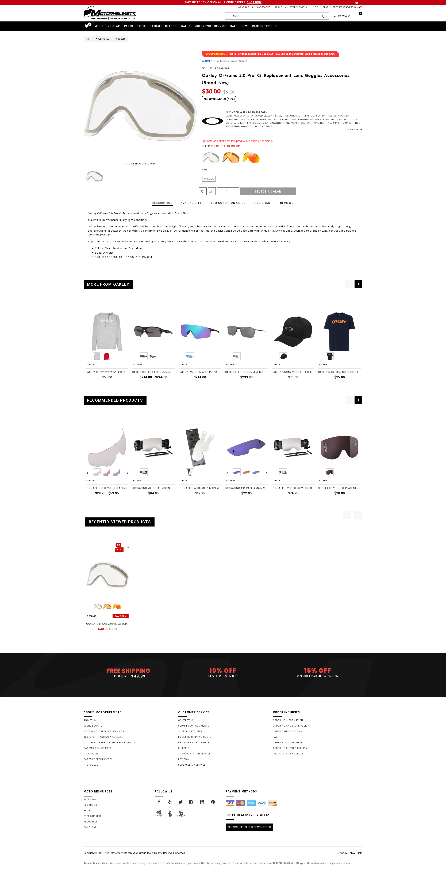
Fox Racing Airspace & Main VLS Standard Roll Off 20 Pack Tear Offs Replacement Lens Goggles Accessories (200, 488)
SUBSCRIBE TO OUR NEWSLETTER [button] (249, 827)
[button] (342, 16)
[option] (107, 343)
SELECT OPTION (116, 385)
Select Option (114, 636)
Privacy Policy (346, 853)
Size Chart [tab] (263, 203)
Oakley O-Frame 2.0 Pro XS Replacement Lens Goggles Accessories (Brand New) (107, 623)
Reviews (183, 759)
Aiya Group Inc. (142, 853)
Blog (326, 7)
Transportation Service (194, 753)
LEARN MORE (355, 129)
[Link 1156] (213, 802)
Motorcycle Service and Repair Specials (111, 742)
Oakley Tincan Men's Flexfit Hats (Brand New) (293, 372)
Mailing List (92, 753)
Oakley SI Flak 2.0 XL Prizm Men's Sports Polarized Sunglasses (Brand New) (153, 372)
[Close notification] (356, 3)
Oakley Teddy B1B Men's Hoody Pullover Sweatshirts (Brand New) (107, 372)
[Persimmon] (231, 157)
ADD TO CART (211, 385)
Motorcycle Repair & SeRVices (104, 731)
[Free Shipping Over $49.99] (128, 673)
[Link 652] (87, 39)
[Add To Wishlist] (203, 191)
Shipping (183, 748)
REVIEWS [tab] (287, 203)
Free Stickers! (93, 816)
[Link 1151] (159, 802)
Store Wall (91, 799)
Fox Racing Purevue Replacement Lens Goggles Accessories (107, 488)
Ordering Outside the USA (290, 748)
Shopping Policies (190, 731)
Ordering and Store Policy (291, 725)
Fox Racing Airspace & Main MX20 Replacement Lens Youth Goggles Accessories (246, 488)
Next (186, 176)
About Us (280, 7)
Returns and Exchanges (194, 742)
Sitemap (180, 853)
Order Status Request (287, 742)
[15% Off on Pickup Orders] (317, 673)
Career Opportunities (98, 759)
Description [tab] (162, 203)
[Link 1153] (180, 802)
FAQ (275, 737)
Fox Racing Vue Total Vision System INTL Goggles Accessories (153, 488)
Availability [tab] (191, 203)
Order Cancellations (287, 731)
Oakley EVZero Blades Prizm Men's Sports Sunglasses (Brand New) (200, 372)
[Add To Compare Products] (212, 191)
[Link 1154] (191, 802)
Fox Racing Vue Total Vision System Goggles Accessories (293, 488)
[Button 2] (324, 16)
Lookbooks (263, 7)
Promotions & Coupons (288, 753)
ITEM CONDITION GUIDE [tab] (228, 203)
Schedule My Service (192, 765)
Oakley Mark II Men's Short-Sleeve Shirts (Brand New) (339, 372)
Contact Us (245, 7)
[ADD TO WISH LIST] (88, 544)
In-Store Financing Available (103, 737)
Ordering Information (288, 720)
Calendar (90, 827)
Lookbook (90, 805)
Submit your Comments (193, 725)
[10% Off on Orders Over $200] (223, 673)
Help (315, 7)
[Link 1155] (202, 802)
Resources (91, 821)
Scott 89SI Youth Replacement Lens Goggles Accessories (339, 488)
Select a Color (268, 191)
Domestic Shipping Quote (194, 737)
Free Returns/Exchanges (347, 7)
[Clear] (211, 157)
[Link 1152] (170, 802)
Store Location (299, 7)
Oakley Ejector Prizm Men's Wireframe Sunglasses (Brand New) (246, 372)
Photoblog (91, 765)
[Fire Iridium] (251, 157)
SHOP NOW (254, 2)
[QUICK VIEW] (100, 544)
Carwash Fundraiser (98, 748)
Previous (82, 176)
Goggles (120, 39)
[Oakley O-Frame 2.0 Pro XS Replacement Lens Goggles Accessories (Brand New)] (107, 575)
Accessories (102, 39)
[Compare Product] (94, 544)
